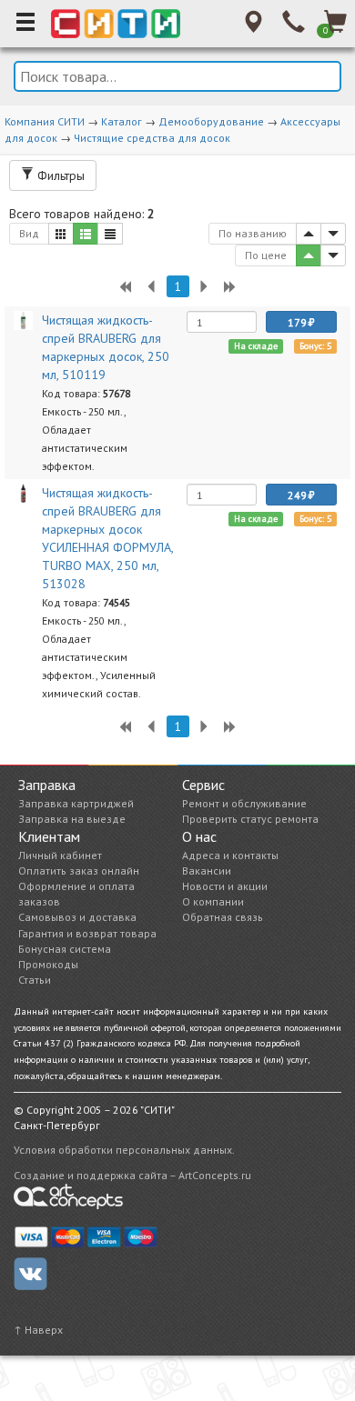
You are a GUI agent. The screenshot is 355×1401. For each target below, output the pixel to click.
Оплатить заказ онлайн (78, 870)
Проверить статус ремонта (250, 819)
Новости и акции (225, 886)
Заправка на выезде (72, 819)
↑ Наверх (38, 1329)
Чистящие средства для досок (152, 138)
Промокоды (48, 964)
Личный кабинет (60, 855)
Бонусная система (64, 949)
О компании (213, 901)
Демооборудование (211, 121)
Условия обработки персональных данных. (124, 1149)
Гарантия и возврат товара (87, 933)
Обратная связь (222, 917)
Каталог (121, 121)
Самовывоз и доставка (77, 917)
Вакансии (206, 870)
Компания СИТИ (45, 121)
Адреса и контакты (230, 855)
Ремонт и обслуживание (244, 803)
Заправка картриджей (76, 803)
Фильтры (59, 175)
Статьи (34, 979)
